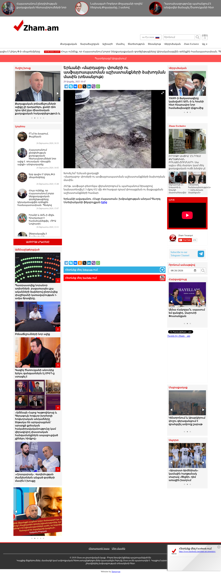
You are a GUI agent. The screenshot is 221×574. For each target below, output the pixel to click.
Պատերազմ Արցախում (110, 58)
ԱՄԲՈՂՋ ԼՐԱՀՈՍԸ (38, 242)
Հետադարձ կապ (99, 548)
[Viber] (93, 86)
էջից (104, 202)
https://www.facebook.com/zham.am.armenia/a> (197, 551)
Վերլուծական (172, 44)
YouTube (87, 278)
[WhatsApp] (98, 86)
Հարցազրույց (178, 279)
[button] (18, 93)
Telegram (87, 269)
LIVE (172, 200)
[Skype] (71, 86)
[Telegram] (66, 86)
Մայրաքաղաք (178, 387)
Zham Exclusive (191, 44)
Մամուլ (120, 44)
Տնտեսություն (136, 44)
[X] (84, 86)
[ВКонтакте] (75, 86)
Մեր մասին (118, 548)
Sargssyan (116, 571)
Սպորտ (174, 440)
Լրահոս (20, 126)
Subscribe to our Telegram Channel (180, 254)
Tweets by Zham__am (178, 336)
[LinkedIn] (89, 86)
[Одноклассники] (80, 86)
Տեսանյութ (154, 44)
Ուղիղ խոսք (23, 68)
